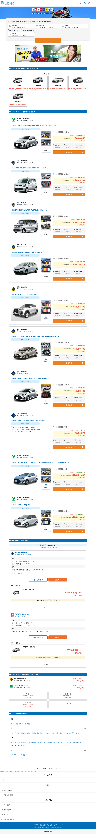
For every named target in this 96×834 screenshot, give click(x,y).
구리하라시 (77, 742)
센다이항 (27, 724)
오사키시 (13, 745)
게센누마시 (42, 742)
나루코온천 (23, 755)
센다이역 (59, 733)
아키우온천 (14, 755)
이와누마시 (68, 742)
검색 (48, 40)
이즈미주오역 (15, 733)
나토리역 (67, 733)
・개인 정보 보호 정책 (7, 819)
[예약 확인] (89, 3)
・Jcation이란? (5, 805)
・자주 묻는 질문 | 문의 (8, 795)
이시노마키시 (23, 742)
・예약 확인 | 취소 (6, 790)
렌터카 (4, 780)
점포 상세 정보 (38, 580)
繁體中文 (51, 768)
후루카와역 (75, 733)
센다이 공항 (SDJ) (16, 724)
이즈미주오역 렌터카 (30, 771)
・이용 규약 (4, 815)
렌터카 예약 (9, 771)
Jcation (2, 771)
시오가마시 (33, 742)
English (44, 768)
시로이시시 (51, 742)
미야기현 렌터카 (19, 771)
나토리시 (59, 742)
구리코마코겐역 (37, 733)
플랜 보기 (69, 152)
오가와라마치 (22, 745)
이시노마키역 (26, 733)
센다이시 (13, 742)
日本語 (38, 768)
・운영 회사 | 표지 (6, 810)
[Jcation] (7, 3)
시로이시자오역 (49, 733)
